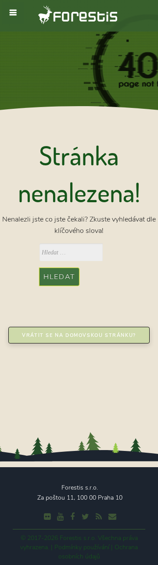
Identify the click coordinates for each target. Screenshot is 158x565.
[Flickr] (46, 516)
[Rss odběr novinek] (97, 516)
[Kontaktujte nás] (111, 516)
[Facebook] (71, 516)
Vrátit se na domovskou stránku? (79, 335)
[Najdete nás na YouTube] (59, 516)
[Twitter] (84, 516)
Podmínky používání (81, 547)
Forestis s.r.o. (78, 538)
